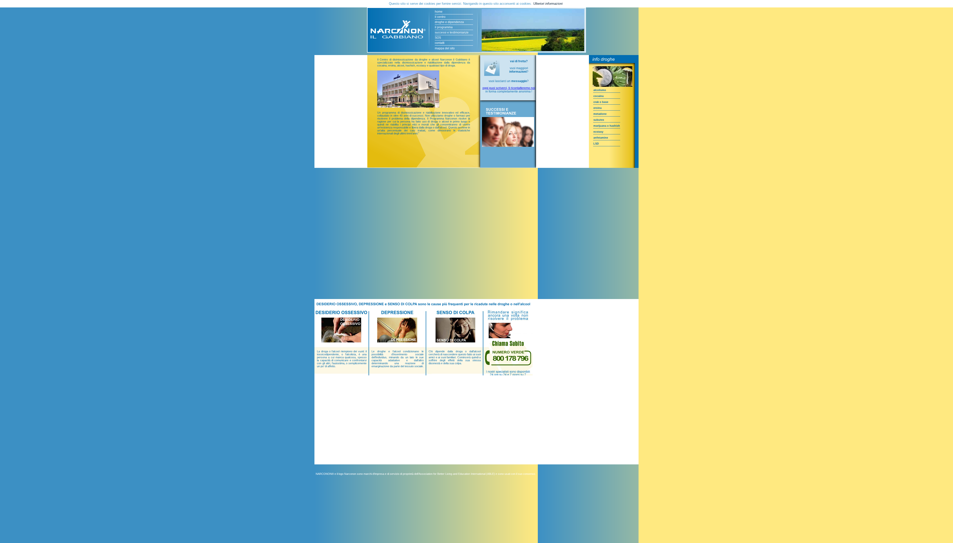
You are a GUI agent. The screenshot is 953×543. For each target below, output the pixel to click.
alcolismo (599, 90)
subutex (598, 119)
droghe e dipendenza (449, 22)
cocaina (598, 95)
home (438, 11)
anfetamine (600, 137)
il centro (440, 17)
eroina (597, 107)
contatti (439, 43)
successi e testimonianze (452, 32)
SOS (438, 37)
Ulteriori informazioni (548, 3)
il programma (444, 27)
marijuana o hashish (606, 125)
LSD (596, 143)
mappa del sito (445, 48)
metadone (600, 113)
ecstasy (598, 131)
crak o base (600, 101)
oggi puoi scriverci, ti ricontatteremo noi (508, 88)
